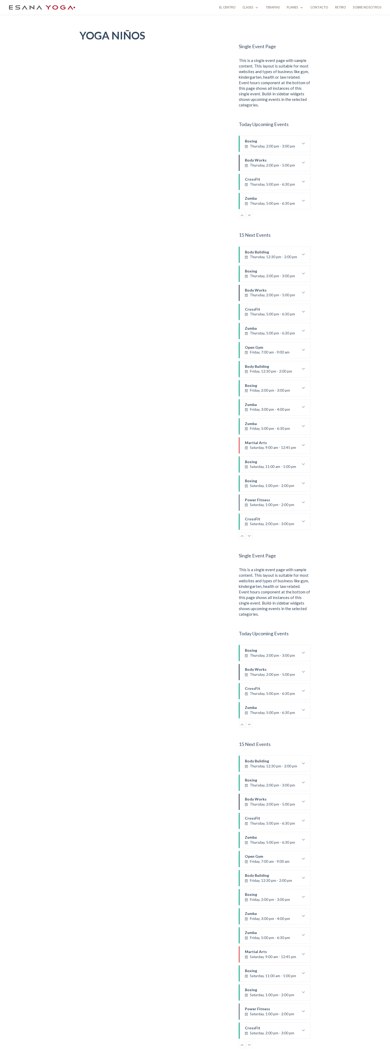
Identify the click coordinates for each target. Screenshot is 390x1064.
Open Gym (267, 351)
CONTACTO (319, 8)
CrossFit (270, 183)
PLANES (292, 8)
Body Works (270, 164)
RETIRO (340, 8)
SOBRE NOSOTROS (367, 8)
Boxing (270, 145)
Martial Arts (270, 447)
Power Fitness (269, 504)
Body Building (271, 256)
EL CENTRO (227, 8)
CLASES (247, 8)
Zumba (270, 202)
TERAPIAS (273, 8)
